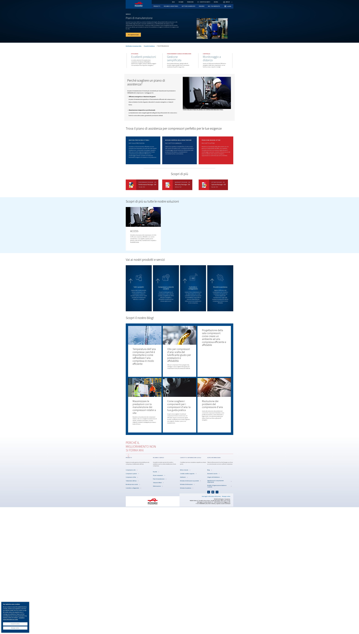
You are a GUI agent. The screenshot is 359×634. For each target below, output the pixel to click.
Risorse (201, 6)
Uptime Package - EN (218, 184)
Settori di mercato (188, 6)
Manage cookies (226, 496)
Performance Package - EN (147, 184)
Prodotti (157, 6)
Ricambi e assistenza (171, 6)
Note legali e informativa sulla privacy (211, 496)
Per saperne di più (133, 35)
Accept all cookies (15, 624)
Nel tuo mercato (214, 6)
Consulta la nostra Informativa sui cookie (13, 618)
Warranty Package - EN (182, 184)
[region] (15, 617)
